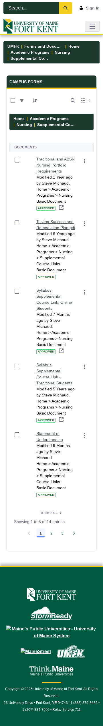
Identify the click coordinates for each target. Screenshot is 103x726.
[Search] (65, 8)
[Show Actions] (84, 161)
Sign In (93, 8)
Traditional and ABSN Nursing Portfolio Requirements (55, 165)
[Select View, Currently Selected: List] (86, 100)
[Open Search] (73, 100)
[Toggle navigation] (92, 26)
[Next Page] (74, 533)
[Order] (35, 100)
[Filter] (22, 100)
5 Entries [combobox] (49, 512)
